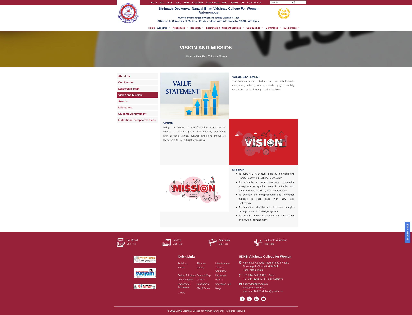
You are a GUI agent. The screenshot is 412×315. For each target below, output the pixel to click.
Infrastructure (222, 263)
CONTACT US (254, 2)
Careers (201, 279)
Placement (220, 275)
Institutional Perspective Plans (137, 120)
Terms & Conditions (220, 269)
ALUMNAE (197, 2)
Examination (213, 27)
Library (200, 267)
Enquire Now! (407, 232)
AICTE (153, 2)
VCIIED (234, 2)
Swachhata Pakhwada (184, 286)
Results (219, 279)
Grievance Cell (222, 284)
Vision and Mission (130, 95)
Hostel (181, 267)
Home (151, 27)
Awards (123, 101)
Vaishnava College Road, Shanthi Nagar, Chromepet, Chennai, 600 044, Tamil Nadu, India (266, 266)
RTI (162, 2)
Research (195, 27)
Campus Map (204, 275)
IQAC (178, 2)
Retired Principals (187, 275)
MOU (224, 2)
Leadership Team (128, 88)
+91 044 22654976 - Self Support (263, 278)
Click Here (131, 244)
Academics (179, 27)
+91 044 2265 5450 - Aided (259, 275)
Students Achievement (132, 113)
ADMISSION (212, 2)
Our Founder (126, 82)
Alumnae (201, 263)
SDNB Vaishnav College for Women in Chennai (200, 311)
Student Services (231, 27)
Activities (182, 263)
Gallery (181, 292)
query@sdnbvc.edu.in (255, 283)
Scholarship (203, 284)
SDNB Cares (290, 27)
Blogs (218, 288)
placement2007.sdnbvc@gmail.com (263, 291)
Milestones (125, 107)
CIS (242, 2)
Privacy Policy (185, 279)
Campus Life (253, 27)
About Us (162, 27)
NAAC (169, 2)
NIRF (186, 2)
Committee (272, 27)
